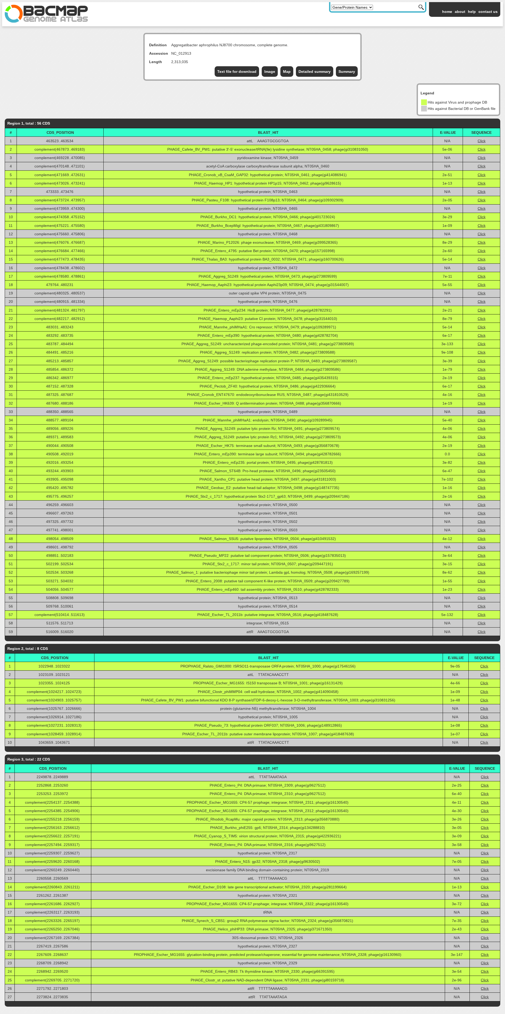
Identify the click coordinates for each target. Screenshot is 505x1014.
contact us (488, 11)
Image (269, 71)
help (472, 11)
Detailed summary (315, 71)
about (460, 11)
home (447, 11)
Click (482, 141)
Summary (347, 71)
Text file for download (236, 71)
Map (287, 71)
